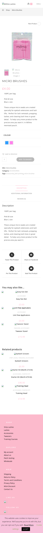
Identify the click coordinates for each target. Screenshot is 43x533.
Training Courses (11, 439)
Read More (29, 525)
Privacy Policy (9, 483)
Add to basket (25, 159)
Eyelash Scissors (21, 361)
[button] (9, 154)
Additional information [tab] (21, 193)
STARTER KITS (26, 374)
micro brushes (29, 173)
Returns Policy (9, 477)
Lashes (6, 430)
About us (7, 455)
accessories (10, 173)
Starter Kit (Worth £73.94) (21, 377)
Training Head (21, 393)
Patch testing (9, 458)
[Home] (3, 10)
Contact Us (8, 489)
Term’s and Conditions (13, 480)
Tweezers (7, 436)
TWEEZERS (17, 328)
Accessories (8, 433)
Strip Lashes (9, 427)
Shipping (7, 474)
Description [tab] (22, 188)
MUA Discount (9, 486)
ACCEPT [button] (26, 529)
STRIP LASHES (13, 358)
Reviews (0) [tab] (21, 199)
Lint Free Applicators (21, 315)
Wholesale (8, 461)
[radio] (7, 143)
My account (8, 452)
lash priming (19, 173)
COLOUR (7, 135)
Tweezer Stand (21, 331)
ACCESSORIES (14, 171)
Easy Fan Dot (21, 299)
